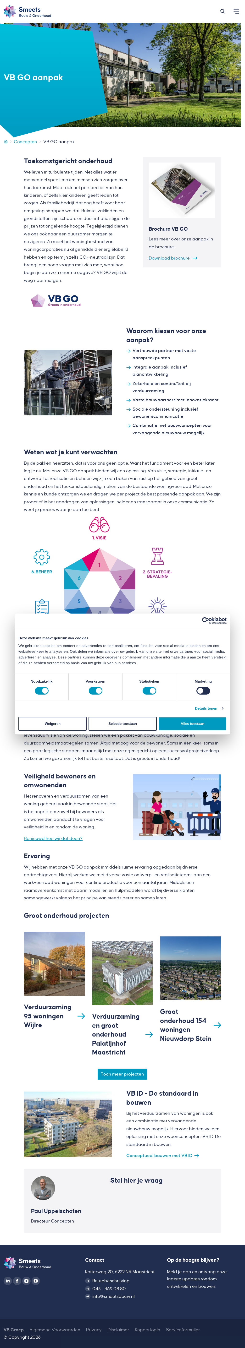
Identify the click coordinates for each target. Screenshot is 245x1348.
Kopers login (147, 1329)
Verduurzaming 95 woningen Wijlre (48, 1016)
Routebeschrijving (111, 1280)
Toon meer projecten (122, 1074)
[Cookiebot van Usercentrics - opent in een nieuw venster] (206, 620)
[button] (222, 11)
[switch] (95, 691)
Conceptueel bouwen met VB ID (159, 1155)
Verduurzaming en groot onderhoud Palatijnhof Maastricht (116, 1034)
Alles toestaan (192, 724)
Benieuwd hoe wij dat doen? (53, 838)
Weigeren (53, 724)
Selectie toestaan (122, 724)
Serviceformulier (183, 1329)
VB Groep (14, 1329)
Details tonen (206, 708)
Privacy (94, 1329)
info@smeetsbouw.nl (113, 1296)
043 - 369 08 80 (109, 1288)
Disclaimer (118, 1329)
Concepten (25, 141)
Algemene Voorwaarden (54, 1329)
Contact (94, 1260)
